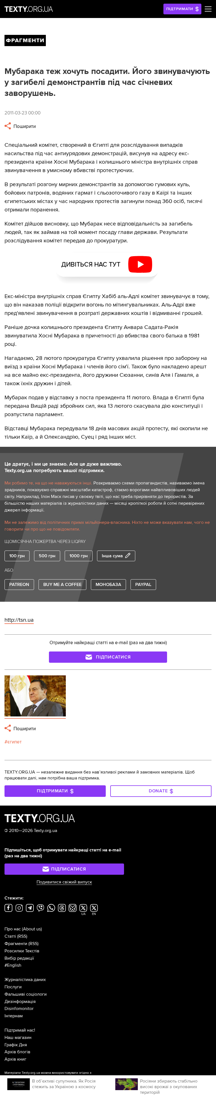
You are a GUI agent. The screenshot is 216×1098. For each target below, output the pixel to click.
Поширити (24, 126)
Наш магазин (18, 1037)
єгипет (14, 742)
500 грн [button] (47, 556)
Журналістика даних (25, 979)
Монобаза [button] (108, 584)
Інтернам (13, 1016)
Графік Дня (15, 1045)
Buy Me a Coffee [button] (62, 584)
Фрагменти (15, 943)
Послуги (13, 987)
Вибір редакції (19, 958)
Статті (10, 936)
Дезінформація (20, 1001)
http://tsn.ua (19, 620)
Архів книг (15, 1059)
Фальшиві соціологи (25, 994)
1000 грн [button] (78, 556)
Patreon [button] (19, 584)
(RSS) (22, 936)
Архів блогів (17, 1052)
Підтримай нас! (19, 1030)
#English (12, 965)
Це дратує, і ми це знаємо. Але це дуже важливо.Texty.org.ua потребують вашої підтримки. (63, 467)
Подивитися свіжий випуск (64, 882)
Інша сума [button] (112, 556)
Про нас (12, 929)
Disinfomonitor (18, 1008)
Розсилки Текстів (21, 951)
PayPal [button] (143, 584)
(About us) (32, 929)
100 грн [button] (17, 556)
